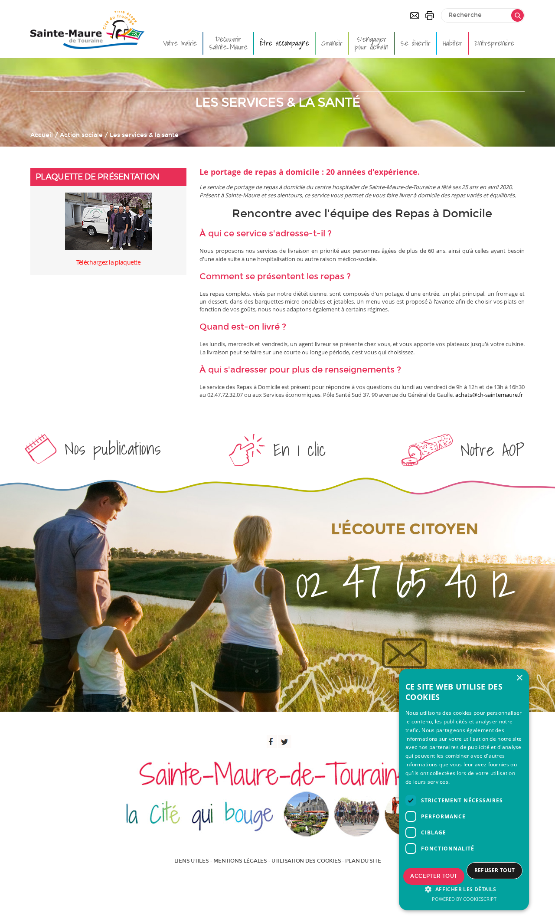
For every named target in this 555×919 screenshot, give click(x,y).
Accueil (41, 135)
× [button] (519, 678)
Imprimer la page (430, 16)
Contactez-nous (414, 16)
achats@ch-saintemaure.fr (489, 395)
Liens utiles (191, 861)
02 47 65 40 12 (404, 582)
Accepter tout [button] (433, 876)
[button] (463, 889)
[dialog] (464, 789)
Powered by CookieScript (464, 899)
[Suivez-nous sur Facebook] (270, 741)
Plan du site (363, 861)
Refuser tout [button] (494, 870)
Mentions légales (240, 861)
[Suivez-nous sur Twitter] (284, 741)
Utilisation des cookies (306, 861)
